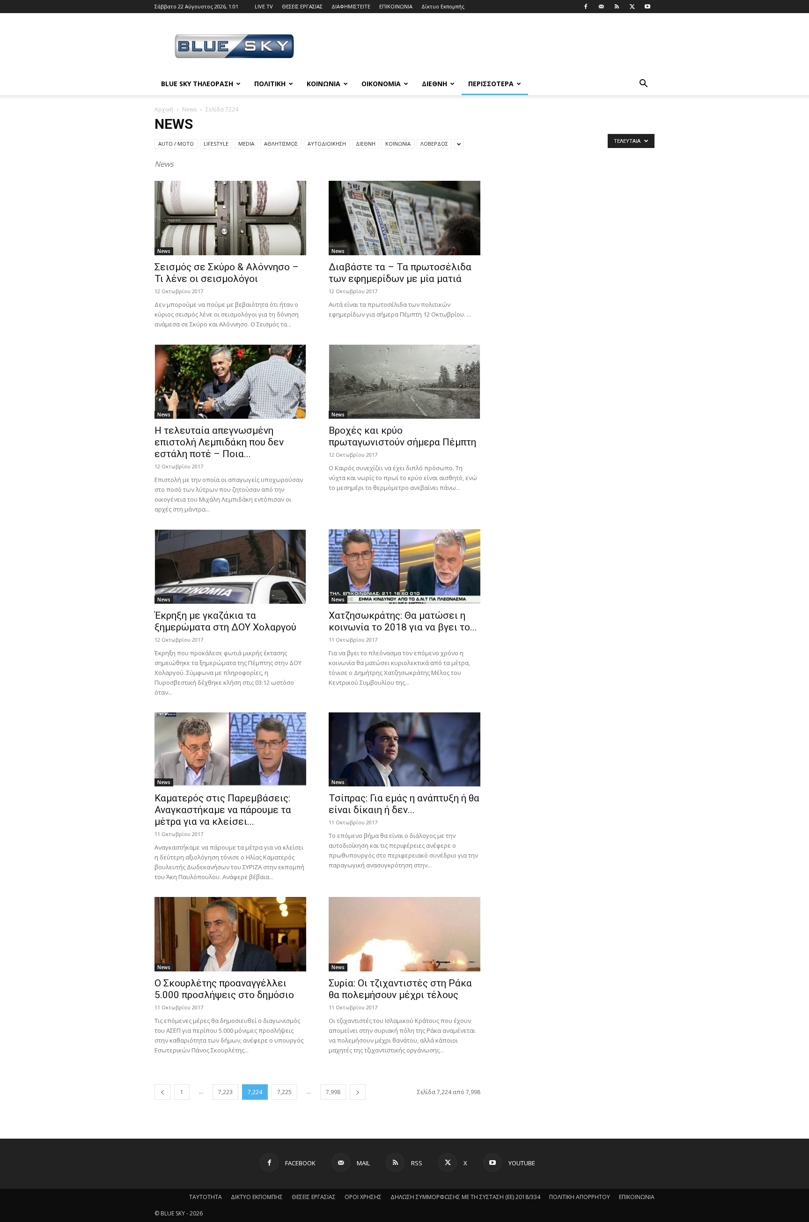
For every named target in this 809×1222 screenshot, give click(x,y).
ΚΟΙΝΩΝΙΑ (323, 83)
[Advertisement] (484, 47)
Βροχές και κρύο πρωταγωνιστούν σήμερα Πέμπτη (402, 436)
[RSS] (617, 6)
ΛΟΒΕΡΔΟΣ (434, 143)
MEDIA (246, 143)
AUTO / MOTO (176, 143)
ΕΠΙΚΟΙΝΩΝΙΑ (395, 6)
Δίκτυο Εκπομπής (442, 6)
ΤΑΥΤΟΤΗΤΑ (205, 1197)
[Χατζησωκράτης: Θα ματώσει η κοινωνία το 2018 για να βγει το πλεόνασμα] (404, 566)
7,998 (333, 1092)
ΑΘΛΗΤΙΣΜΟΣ (281, 143)
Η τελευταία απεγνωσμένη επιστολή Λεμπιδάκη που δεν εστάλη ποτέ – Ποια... (219, 442)
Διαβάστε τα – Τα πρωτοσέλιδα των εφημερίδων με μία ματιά (400, 272)
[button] (643, 84)
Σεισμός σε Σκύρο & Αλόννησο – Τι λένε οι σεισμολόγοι (226, 272)
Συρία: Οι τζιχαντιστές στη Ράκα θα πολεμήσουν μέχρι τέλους (400, 989)
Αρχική (163, 109)
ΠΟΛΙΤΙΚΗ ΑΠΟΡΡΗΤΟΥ (579, 1197)
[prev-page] (162, 1092)
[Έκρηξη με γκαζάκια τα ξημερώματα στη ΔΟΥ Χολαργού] (230, 566)
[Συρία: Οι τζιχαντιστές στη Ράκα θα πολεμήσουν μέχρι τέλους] (404, 934)
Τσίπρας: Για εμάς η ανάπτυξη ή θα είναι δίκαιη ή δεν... (404, 803)
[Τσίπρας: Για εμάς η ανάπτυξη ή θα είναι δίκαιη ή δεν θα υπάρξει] (404, 749)
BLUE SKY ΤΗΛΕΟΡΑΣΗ (197, 83)
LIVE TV (264, 6)
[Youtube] (647, 6)
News (189, 109)
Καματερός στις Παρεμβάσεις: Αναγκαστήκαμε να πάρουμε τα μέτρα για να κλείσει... (222, 809)
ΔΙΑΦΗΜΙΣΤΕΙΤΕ (350, 6)
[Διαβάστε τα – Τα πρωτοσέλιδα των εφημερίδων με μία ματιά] (404, 218)
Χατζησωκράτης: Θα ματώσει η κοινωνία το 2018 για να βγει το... (403, 621)
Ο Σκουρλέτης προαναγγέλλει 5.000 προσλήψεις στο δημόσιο (224, 989)
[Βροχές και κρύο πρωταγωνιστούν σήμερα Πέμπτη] (404, 381)
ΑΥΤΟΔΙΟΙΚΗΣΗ (327, 143)
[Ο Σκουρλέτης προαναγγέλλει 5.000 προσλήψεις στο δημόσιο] (230, 934)
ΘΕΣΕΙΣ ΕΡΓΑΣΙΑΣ (302, 6)
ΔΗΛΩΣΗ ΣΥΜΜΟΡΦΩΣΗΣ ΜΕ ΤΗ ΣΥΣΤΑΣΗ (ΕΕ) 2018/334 (465, 1197)
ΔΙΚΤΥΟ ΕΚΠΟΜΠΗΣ (257, 1197)
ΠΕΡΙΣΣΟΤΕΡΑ (491, 83)
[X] (632, 6)
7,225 (284, 1092)
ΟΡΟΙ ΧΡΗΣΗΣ (363, 1197)
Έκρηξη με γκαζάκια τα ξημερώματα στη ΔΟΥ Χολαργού (225, 621)
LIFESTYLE (216, 143)
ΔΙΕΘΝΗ (434, 83)
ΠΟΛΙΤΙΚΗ (270, 83)
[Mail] (601, 6)
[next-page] (358, 1092)
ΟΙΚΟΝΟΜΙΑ (381, 83)
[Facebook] (586, 6)
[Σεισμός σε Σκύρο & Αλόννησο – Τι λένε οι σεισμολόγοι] (230, 218)
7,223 (225, 1092)
